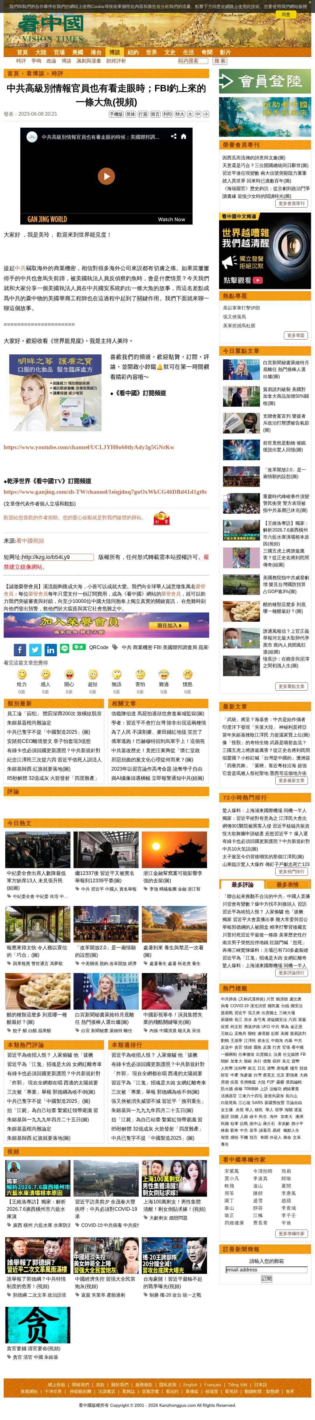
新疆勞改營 (275, 1102)
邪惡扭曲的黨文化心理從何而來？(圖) (152, 759)
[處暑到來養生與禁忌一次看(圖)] (174, 909)
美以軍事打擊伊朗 (241, 307)
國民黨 (274, 1005)
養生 (196, 963)
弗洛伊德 (252, 1026)
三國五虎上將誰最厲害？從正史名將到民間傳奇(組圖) (286, 557)
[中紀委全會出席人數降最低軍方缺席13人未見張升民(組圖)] (37, 835)
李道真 (260, 1178)
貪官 (17, 1357)
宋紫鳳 (232, 1171)
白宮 (85, 1030)
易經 (277, 1130)
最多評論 (243, 885)
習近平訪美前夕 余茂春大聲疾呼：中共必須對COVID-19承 (106, 1209)
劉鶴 (225, 1040)
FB (303, 1054)
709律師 (251, 1089)
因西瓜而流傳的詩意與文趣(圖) (253, 157)
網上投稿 (56, 1384)
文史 (170, 52)
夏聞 (286, 1185)
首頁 (22, 52)
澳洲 (299, 1116)
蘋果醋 (44, 1030)
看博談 (35, 73)
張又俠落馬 (234, 316)
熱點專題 (235, 296)
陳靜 (258, 1193)
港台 (96, 52)
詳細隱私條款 (62, 14)
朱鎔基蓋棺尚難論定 (29, 722)
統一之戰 (192, 1295)
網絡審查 (291, 1089)
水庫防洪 (63, 1225)
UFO (265, 1026)
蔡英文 (269, 1075)
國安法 (297, 1005)
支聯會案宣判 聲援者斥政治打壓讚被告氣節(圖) (286, 423)
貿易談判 (298, 1033)
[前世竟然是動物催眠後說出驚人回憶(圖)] (241, 442)
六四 (293, 1019)
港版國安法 (277, 1019)
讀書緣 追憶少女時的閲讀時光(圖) (256, 196)
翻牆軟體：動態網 (262, 1391)
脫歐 (248, 1061)
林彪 (225, 1130)
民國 (225, 1123)
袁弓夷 (259, 1019)
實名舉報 (128, 889)
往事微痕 (246, 1054)
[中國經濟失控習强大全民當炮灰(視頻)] (106, 1240)
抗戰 (244, 1123)
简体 (130, 114)
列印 (167, 114)
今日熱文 (19, 823)
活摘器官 (229, 1096)
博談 (114, 52)
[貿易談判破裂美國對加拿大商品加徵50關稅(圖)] (241, 389)
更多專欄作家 (292, 1233)
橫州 (28, 1225)
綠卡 (253, 1116)
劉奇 (234, 1130)
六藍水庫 (43, 1225)
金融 (182, 889)
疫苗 (225, 1026)
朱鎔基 (51, 1357)
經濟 (132, 963)
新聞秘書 (99, 1030)
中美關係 (89, 963)
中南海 (277, 1040)
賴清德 (282, 999)
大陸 (40, 52)
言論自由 (294, 1102)
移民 (259, 1109)
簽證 (225, 1116)
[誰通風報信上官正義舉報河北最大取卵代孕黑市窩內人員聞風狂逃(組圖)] (241, 631)
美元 (286, 1061)
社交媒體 (291, 1054)
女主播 (227, 1109)
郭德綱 (20, 1295)
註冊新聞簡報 (241, 1249)
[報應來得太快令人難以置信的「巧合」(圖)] (37, 909)
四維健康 (234, 1222)
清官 (28, 1357)
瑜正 (229, 1215)
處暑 (172, 963)
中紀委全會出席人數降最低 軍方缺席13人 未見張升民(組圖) (36, 881)
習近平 (97, 889)
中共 (20, 268)
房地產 (283, 1068)
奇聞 (207, 52)
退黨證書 (150, 1391)
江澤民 (250, 1040)
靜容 (258, 1208)
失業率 (99, 1295)
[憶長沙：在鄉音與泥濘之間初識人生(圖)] (241, 658)
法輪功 (275, 1089)
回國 (234, 1116)
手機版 (116, 114)
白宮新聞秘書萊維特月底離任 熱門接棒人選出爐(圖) (286, 369)
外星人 (276, 1137)
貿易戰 (227, 1013)
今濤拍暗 (263, 1171)
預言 (254, 1137)
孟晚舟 (240, 1033)
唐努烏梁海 (274, 1096)
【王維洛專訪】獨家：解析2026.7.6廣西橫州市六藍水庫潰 (36, 1209)
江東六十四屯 (250, 1096)
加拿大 (236, 1061)
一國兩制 (229, 1054)
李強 (154, 889)
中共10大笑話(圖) (240, 849)
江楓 (258, 1215)
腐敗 (257, 1047)
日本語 (260, 1384)
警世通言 (40, 963)
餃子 (17, 1030)
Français (212, 1384)
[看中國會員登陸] (265, 81)
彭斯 (275, 1033)
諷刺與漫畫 (89, 60)
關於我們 (120, 1384)
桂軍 (234, 1123)
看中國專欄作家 (244, 1160)
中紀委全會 (23, 896)
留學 (279, 1109)
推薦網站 (29, 1391)
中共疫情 (132, 1225)
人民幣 (227, 1068)
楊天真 (184, 1030)
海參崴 (246, 1075)
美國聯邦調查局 (180, 647)
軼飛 (229, 1185)
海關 (289, 1109)
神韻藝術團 (80, 1391)
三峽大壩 (287, 1013)
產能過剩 (116, 1295)
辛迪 (286, 1222)
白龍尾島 (229, 1102)
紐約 (133, 52)
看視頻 (231, 1391)
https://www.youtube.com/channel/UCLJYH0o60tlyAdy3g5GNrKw (89, 447)
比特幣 (240, 1068)
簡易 (286, 1171)
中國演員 (168, 1030)
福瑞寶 (211, 1391)
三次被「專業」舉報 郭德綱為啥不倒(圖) (51, 1092)
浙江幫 (194, 889)
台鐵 (285, 1005)
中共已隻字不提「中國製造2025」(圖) (48, 732)
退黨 (302, 1019)
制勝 (154, 1295)
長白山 (291, 1096)
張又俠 (254, 1013)
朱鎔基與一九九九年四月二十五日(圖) (48, 1119)
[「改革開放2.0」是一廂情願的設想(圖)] (106, 909)
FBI (157, 647)
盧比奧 (295, 999)
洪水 (248, 1019)
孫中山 (255, 1123)
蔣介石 (269, 1123)
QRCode (99, 647)
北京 (281, 1075)
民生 (263, 1116)
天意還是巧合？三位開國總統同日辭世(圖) (265, 165)
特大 (180, 114)
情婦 (248, 1047)
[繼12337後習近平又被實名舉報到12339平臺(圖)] (106, 835)
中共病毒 (113, 1225)
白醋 (32, 1030)
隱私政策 (168, 1384)
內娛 (154, 1030)
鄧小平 (297, 1123)
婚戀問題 (178, 1217)
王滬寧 (236, 1040)
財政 (304, 1068)
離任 (128, 1030)
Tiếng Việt (237, 1384)
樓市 (294, 1068)
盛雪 (258, 1200)
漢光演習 (258, 1005)
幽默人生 (291, 1130)
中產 (234, 1075)
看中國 (298, 1047)
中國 (38, 1357)
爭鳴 (36, 60)
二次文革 (37, 1295)
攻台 (176, 1295)
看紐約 (172, 1391)
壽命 (287, 1137)
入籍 (244, 1116)
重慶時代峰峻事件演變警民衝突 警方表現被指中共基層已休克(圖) (286, 503)
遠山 (258, 1185)
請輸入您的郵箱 (266, 1261)
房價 (225, 1082)
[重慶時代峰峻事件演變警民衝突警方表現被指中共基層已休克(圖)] (241, 496)
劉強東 (292, 1075)
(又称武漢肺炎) (251, 999)
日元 (261, 1068)
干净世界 (53, 1391)
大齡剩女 (159, 1217)
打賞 (143, 114)
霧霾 (280, 1082)
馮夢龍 (56, 963)
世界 (151, 52)
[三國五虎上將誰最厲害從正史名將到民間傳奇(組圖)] (241, 550)
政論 (51, 60)
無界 (290, 1391)
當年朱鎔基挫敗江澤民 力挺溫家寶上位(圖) (266, 734)
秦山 (229, 1208)
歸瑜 (286, 1178)
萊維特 (116, 1030)
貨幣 (296, 1061)
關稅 (252, 1033)
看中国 (54, 27)
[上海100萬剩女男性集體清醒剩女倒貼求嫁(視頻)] (174, 1163)
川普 (270, 999)
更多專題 (296, 335)
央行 (257, 1061)
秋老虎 (184, 963)
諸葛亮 (265, 1130)
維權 (238, 1089)
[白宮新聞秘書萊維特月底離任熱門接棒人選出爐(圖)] (106, 976)
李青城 (288, 1208)
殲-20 (165, 1295)
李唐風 (288, 1193)
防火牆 (227, 1089)
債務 (267, 1061)
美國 (77, 52)
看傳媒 (191, 1391)
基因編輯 (294, 1082)
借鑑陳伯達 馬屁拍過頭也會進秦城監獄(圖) (157, 713)
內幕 (289, 1040)
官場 (59, 52)
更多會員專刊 (292, 203)
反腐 (267, 1047)
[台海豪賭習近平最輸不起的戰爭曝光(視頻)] (174, 1240)
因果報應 (21, 963)
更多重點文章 (292, 686)
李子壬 (288, 1215)
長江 (238, 1019)
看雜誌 (128, 1391)
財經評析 (116, 60)
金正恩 (296, 1026)
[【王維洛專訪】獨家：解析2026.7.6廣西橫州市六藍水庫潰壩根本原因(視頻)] (37, 1163)
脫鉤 (104, 963)
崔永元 (263, 1040)
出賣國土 (269, 1013)
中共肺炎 (229, 999)
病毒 (225, 1005)
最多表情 (288, 885)
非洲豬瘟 (248, 1082)
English (190, 1384)
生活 (188, 52)
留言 (155, 114)
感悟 (234, 1137)
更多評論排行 (292, 972)
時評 (21, 60)
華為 (285, 1026)
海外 (274, 1116)
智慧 (225, 1137)
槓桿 (277, 1061)
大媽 (304, 1075)
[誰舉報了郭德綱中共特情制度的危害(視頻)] (37, 1240)
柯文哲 (236, 1026)
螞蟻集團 (168, 889)
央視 (240, 1109)
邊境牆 (263, 1033)
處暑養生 (158, 963)
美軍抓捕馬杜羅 (239, 325)
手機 (244, 1137)
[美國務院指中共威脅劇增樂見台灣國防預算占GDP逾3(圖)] (241, 577)
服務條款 (144, 1384)
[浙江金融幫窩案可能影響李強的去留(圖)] (174, 835)
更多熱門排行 (292, 871)
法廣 (277, 1054)
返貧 (85, 1295)
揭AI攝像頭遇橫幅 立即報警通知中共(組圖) (157, 778)
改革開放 (118, 963)
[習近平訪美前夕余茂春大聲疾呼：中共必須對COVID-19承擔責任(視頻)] (106, 1163)
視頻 (13, 1152)
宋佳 (196, 1030)
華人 (249, 1109)
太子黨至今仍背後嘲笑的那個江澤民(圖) (263, 856)
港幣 (271, 1068)
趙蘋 (286, 1200)
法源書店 (106, 1391)
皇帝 (253, 1130)
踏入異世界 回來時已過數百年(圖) (256, 180)
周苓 (229, 1193)
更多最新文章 (292, 780)
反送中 (227, 1047)
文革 (297, 1137)
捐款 (100, 1384)
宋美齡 (284, 1123)
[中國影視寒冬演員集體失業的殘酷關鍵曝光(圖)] (174, 976)
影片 (225, 52)
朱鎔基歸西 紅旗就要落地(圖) (38, 769)
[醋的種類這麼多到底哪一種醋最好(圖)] (37, 976)
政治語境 (57, 1295)
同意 (286, 14)
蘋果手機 (208, 647)
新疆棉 (227, 1019)
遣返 (298, 1109)
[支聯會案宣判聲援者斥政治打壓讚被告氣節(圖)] (241, 416)
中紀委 (42, 896)
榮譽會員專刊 (241, 145)
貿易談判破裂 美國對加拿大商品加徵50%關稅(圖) (286, 396)
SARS (257, 1102)
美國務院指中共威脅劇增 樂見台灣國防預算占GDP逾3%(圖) (286, 584)
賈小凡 (232, 1178)
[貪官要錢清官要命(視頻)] (37, 1310)
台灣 (257, 1075)
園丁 (229, 1200)
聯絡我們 (80, 1384)
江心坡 (244, 1102)
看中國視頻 (30, 541)
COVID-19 (91, 1225)
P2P (271, 1082)
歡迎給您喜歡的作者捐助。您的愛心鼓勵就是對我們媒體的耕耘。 (75, 517)
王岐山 (227, 1033)
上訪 (264, 1089)
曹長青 (260, 1222)
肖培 (54, 896)
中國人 (111, 889)
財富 (225, 1075)
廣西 (17, 1225)
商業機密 (143, 647)
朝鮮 (225, 1061)
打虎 (277, 1047)
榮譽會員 (38, 593)
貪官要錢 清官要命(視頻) (33, 1348)
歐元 (252, 1068)
